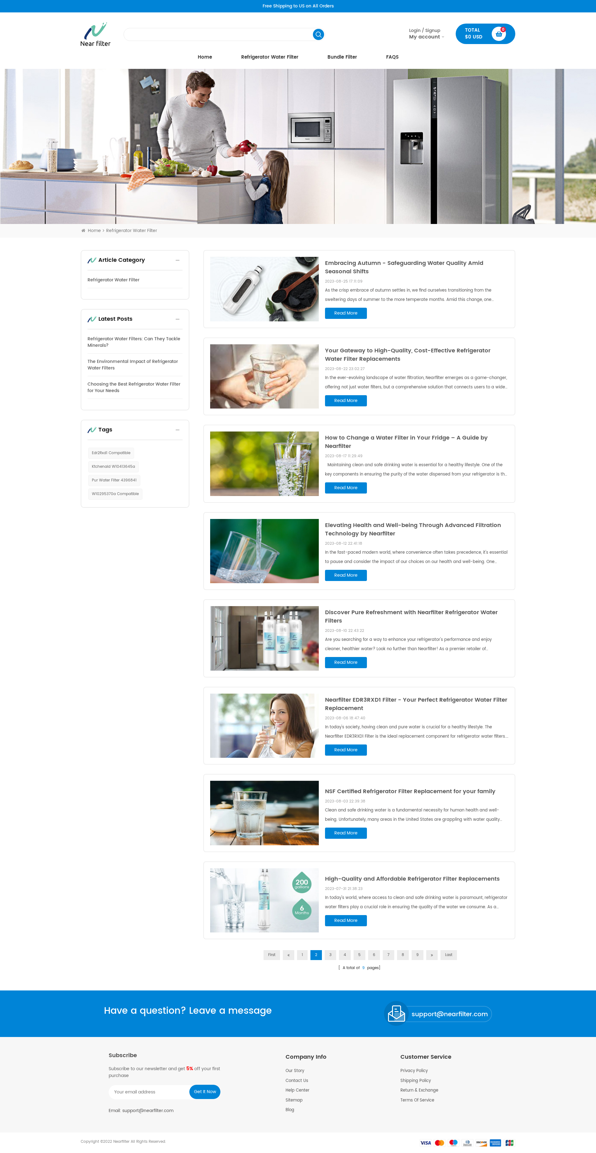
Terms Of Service (417, 1100)
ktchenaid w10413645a (113, 467)
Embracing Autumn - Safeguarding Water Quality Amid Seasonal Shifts (404, 267)
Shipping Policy (415, 1081)
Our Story (295, 1071)
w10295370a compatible (115, 494)
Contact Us (297, 1081)
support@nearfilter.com (450, 1014)
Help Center (297, 1091)
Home (205, 57)
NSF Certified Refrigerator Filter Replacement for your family (410, 791)
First (271, 955)
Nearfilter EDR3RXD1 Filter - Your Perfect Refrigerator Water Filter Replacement (416, 704)
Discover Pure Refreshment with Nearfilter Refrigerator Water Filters (411, 616)
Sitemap (294, 1100)
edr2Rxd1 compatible (111, 453)
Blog (290, 1110)
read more (346, 313)
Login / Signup (424, 34)
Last (448, 955)
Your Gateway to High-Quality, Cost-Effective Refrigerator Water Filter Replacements (407, 355)
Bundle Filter (342, 57)
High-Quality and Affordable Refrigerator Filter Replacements (412, 878)
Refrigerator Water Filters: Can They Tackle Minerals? (134, 342)
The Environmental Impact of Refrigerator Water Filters (133, 365)
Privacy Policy (414, 1071)
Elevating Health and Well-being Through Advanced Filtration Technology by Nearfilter (413, 529)
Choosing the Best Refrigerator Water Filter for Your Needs (134, 387)
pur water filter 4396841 (114, 480)
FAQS (392, 57)
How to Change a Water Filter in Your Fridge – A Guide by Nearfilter (406, 442)
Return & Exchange (419, 1091)
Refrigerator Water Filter (269, 57)
